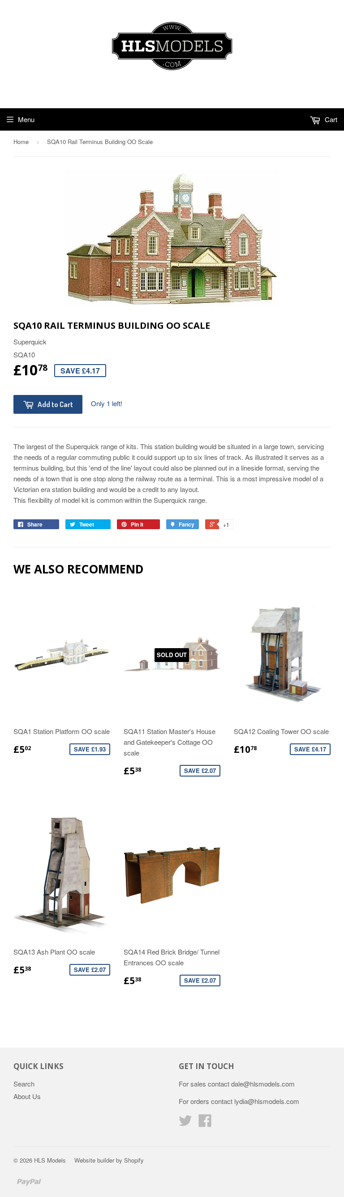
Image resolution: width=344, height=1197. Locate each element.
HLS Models (50, 1160)
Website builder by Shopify (109, 1160)
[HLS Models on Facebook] (205, 1123)
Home (21, 141)
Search (23, 1083)
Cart (330, 119)
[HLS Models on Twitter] (185, 1123)
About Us (27, 1096)
